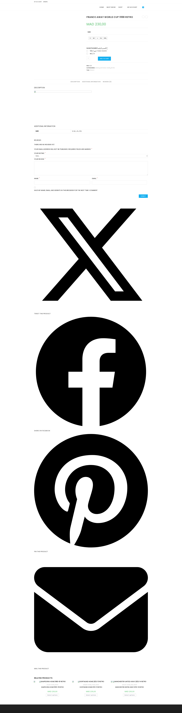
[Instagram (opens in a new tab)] (146, 2)
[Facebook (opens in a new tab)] (143, 2)
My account (38, 2)
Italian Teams (50, 685)
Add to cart (104, 58)
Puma (93, 685)
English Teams (126, 685)
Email (95, 178)
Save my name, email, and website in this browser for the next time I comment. (66, 190)
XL (77, 131)
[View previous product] (143, 17)
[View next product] (146, 17)
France (92, 70)
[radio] (90, 38)
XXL (80, 131)
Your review (40, 159)
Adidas (97, 68)
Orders (45, 2)
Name (37, 178)
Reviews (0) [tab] (107, 82)
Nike (132, 685)
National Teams (105, 68)
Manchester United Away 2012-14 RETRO (129, 687)
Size (89, 32)
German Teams (87, 685)
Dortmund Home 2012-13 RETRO (91, 687)
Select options (52, 695)
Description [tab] (75, 82)
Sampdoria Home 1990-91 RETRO (52, 687)
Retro (113, 68)
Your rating (40, 153)
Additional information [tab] (91, 82)
